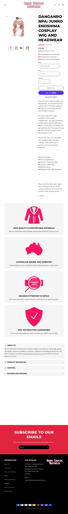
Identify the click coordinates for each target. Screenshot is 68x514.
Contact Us (7, 468)
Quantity (40, 78)
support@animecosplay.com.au (33, 354)
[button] (5, 5)
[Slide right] (32, 48)
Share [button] (42, 196)
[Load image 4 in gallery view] (27, 48)
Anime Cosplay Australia (36, 508)
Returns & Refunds (9, 479)
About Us (7, 464)
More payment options (51, 97)
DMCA (6, 475)
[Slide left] (6, 48)
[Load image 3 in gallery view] (21, 48)
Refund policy (8, 491)
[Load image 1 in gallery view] (10, 48)
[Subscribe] (48, 447)
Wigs (39, 62)
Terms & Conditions (10, 472)
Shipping (40, 51)
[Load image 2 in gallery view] (16, 48)
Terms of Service (9, 487)
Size (39, 70)
